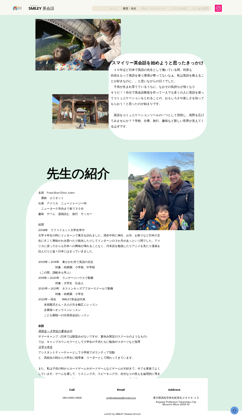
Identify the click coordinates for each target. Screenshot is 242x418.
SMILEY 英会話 (41, 8)
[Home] (234, 410)
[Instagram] (218, 8)
